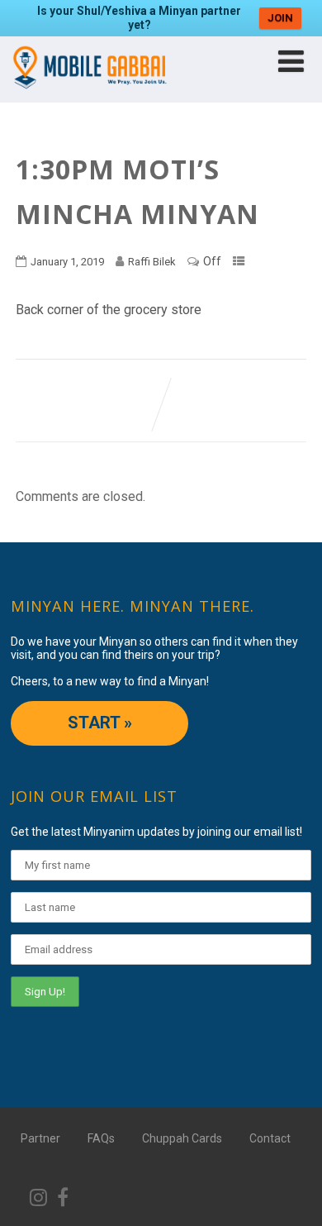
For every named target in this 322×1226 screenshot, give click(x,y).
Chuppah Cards (182, 1138)
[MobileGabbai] (88, 95)
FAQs (101, 1138)
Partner (40, 1138)
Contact (270, 1138)
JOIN (280, 18)
